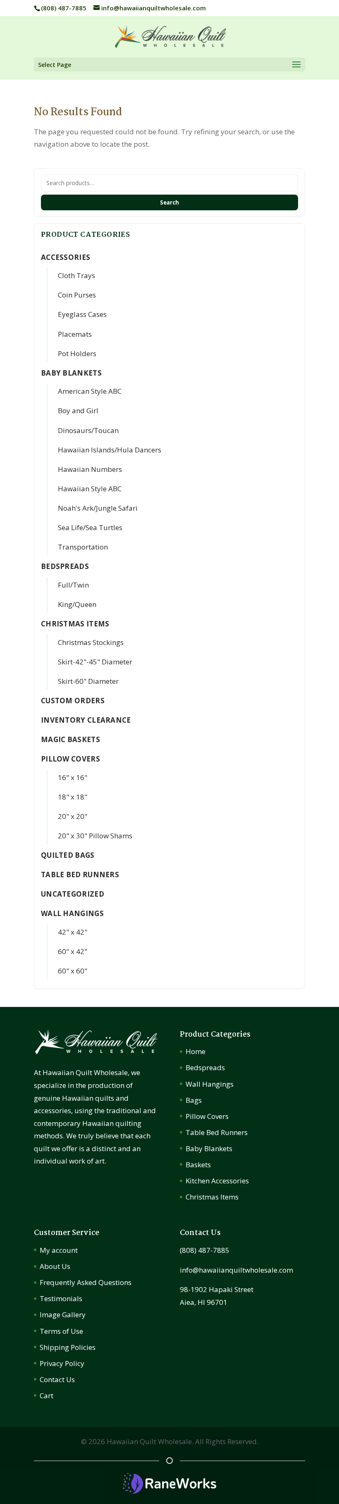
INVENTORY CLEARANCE (86, 720)
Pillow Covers (207, 1116)
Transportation (83, 547)
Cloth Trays (76, 275)
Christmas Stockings (91, 642)
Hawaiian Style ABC (90, 488)
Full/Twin (73, 585)
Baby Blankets (209, 1148)
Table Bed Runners (80, 874)
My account (59, 1250)
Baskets (198, 1164)
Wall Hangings (210, 1084)
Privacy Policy (62, 1363)
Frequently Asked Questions (85, 1282)
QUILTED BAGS (68, 855)
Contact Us (57, 1379)
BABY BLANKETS (71, 373)
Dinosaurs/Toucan (88, 430)
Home (195, 1051)
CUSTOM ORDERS (73, 700)
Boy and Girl (78, 410)
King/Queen (77, 604)
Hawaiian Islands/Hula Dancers (109, 450)
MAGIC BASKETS (70, 739)
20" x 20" (72, 816)
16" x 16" (72, 777)
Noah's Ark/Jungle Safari (98, 508)
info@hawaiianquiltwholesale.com (236, 1270)
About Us (55, 1266)
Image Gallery (63, 1314)
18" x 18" (72, 797)
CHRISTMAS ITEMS (75, 623)
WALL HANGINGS (72, 913)
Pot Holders (77, 353)
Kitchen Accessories (217, 1180)
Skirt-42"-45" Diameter (95, 661)
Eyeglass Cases (82, 314)
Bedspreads (205, 1067)
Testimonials (61, 1298)
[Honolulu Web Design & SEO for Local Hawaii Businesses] (169, 1491)
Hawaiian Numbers (90, 469)
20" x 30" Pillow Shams (95, 835)
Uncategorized (72, 894)
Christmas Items (212, 1197)
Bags (194, 1100)
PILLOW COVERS (70, 759)
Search (169, 202)
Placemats (75, 334)
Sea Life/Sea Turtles (90, 527)
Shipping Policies (67, 1347)
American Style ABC (90, 391)
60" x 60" (72, 971)
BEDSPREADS (65, 566)
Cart (46, 1395)
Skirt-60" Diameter (88, 681)
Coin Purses (77, 295)
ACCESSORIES (65, 257)
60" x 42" (72, 951)
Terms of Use (61, 1331)
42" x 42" (72, 932)
